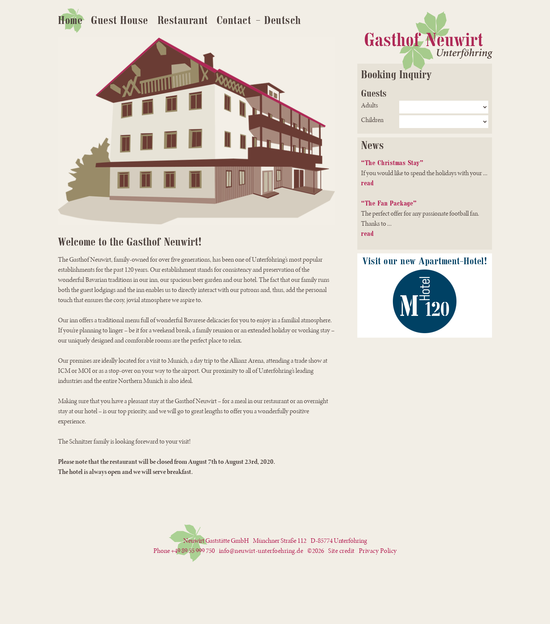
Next (346, 131)
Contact (234, 20)
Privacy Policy (378, 551)
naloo (547, 8)
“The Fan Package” (389, 203)
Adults (369, 105)
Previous (46, 131)
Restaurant (183, 20)
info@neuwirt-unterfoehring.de (261, 551)
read (367, 183)
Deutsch (282, 20)
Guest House (119, 20)
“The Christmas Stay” (392, 163)
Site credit (341, 551)
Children (372, 120)
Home (70, 20)
